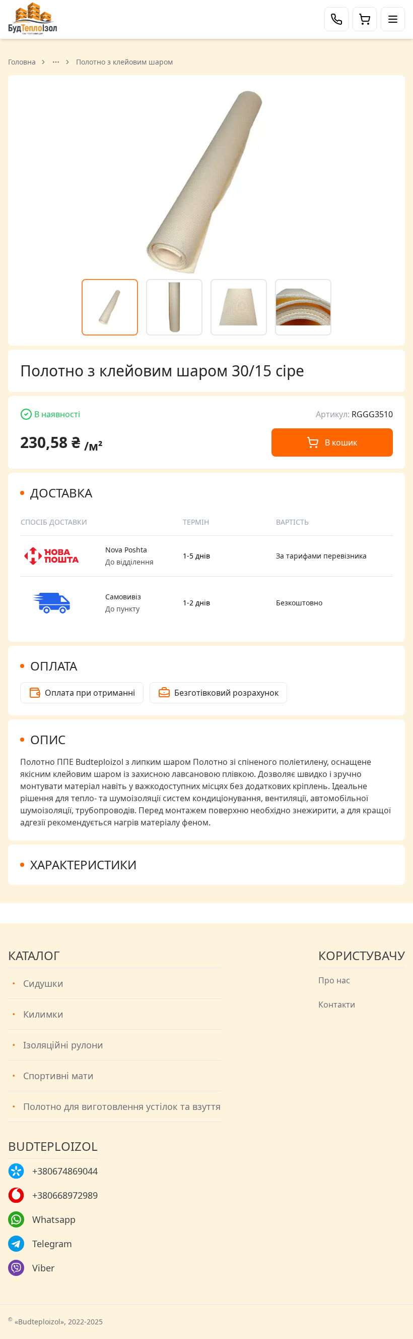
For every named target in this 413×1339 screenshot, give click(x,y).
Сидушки (43, 983)
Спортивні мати (58, 1076)
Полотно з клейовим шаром (124, 62)
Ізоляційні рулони (63, 1045)
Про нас (334, 980)
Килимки (43, 1014)
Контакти (336, 1004)
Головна (22, 62)
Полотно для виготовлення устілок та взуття (122, 1106)
